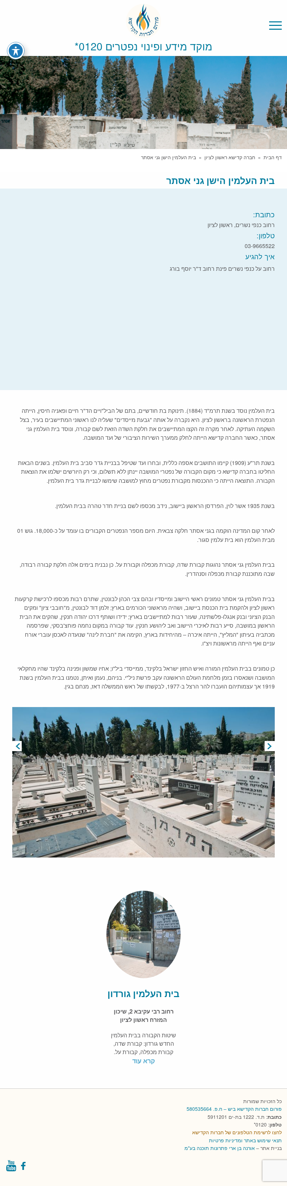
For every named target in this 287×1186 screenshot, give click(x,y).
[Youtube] (11, 1168)
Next (270, 746)
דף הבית (273, 157)
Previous (17, 746)
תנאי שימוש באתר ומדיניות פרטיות (245, 1140)
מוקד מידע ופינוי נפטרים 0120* (143, 46)
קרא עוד (143, 1060)
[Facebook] (24, 1168)
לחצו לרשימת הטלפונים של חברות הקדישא (237, 1132)
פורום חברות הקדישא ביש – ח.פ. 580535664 (234, 1108)
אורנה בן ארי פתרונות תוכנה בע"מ (219, 1147)
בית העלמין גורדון (143, 993)
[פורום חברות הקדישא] (143, 34)
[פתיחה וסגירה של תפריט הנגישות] (15, 50)
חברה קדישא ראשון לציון (229, 157)
